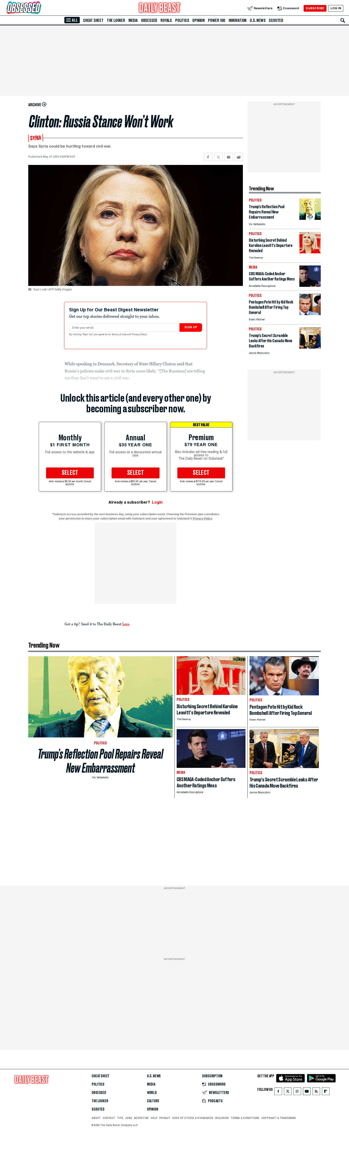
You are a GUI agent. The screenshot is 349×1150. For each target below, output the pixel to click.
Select (70, 473)
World (152, 1093)
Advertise (141, 1117)
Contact (109, 1117)
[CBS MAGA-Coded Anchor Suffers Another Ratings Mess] (310, 286)
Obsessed (149, 20)
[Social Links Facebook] (278, 1092)
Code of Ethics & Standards (192, 1117)
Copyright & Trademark (278, 1117)
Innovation (237, 20)
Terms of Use (119, 334)
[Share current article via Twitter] (218, 157)
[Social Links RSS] (316, 1092)
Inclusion (222, 1117)
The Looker (116, 20)
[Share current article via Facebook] (208, 157)
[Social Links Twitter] (288, 1092)
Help (154, 1117)
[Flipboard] (325, 1092)
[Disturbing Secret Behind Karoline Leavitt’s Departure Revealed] (310, 252)
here (125, 624)
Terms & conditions (245, 1117)
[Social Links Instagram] (297, 1092)
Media (133, 20)
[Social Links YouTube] (307, 1092)
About (96, 1117)
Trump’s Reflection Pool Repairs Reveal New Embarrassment (100, 760)
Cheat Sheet (93, 20)
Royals (166, 20)
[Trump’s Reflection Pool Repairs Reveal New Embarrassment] (310, 219)
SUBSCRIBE (315, 8)
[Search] (342, 20)
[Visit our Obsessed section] (39, 8)
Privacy (164, 1117)
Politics (182, 20)
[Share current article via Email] (228, 157)
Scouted (276, 20)
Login (157, 502)
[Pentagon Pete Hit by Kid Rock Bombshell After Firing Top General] (310, 314)
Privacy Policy (139, 334)
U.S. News (257, 20)
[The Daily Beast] (159, 8)
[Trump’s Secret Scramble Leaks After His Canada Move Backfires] (310, 347)
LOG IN (335, 8)
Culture (153, 1101)
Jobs (128, 1117)
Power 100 (216, 20)
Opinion (198, 20)
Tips (120, 1117)
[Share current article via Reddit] (239, 157)
